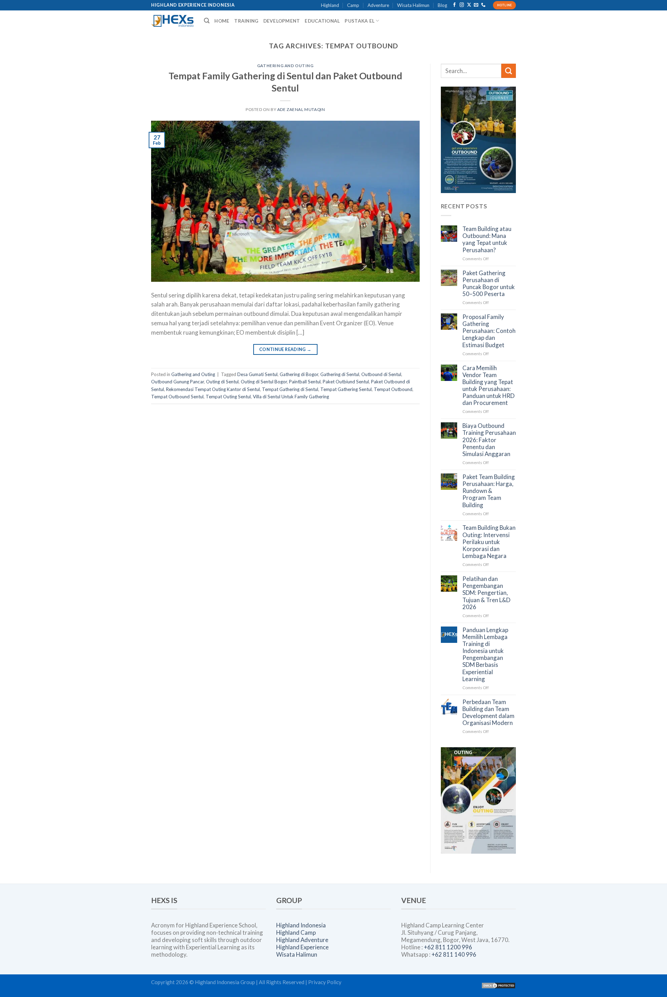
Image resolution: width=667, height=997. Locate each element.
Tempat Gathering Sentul (346, 389)
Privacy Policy (324, 982)
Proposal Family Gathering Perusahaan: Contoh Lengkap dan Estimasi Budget (489, 331)
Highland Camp (296, 932)
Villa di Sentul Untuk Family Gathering (291, 396)
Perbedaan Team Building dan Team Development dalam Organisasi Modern (488, 712)
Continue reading (285, 349)
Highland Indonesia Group (225, 982)
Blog (442, 5)
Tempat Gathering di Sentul (290, 389)
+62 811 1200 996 (448, 947)
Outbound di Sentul (381, 374)
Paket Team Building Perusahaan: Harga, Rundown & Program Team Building (488, 491)
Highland (330, 5)
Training (246, 21)
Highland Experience (302, 947)
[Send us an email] (476, 5)
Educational (322, 21)
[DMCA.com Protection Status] (498, 985)
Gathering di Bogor (299, 374)
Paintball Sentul (305, 381)
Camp (353, 5)
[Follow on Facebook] (454, 5)
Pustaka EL (359, 21)
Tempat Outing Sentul (228, 396)
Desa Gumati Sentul (257, 374)
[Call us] (483, 5)
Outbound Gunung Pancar (177, 381)
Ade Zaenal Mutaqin (301, 109)
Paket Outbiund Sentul (346, 381)
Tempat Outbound (393, 389)
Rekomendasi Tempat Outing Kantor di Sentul (213, 389)
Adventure (378, 5)
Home (221, 21)
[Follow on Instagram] (462, 5)
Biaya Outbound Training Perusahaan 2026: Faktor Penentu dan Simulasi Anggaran (489, 439)
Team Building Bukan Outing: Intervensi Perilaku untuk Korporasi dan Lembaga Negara (489, 541)
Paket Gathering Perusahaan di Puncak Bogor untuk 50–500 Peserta (488, 283)
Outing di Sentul (222, 381)
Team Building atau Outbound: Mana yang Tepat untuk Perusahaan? (486, 239)
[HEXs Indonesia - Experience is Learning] (172, 21)
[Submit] (508, 71)
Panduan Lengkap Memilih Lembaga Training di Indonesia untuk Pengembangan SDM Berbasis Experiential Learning (485, 655)
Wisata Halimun (413, 5)
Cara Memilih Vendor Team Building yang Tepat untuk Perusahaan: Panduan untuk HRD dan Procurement (488, 386)
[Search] (206, 20)
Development (281, 21)
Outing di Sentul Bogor (264, 381)
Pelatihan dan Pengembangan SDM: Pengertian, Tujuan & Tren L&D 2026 (486, 593)
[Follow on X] (469, 5)
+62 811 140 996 (453, 954)
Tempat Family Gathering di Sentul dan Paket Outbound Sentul (285, 82)
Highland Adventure (302, 939)
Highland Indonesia (301, 925)
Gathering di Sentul (339, 374)
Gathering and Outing (285, 65)
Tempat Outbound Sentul (177, 396)
